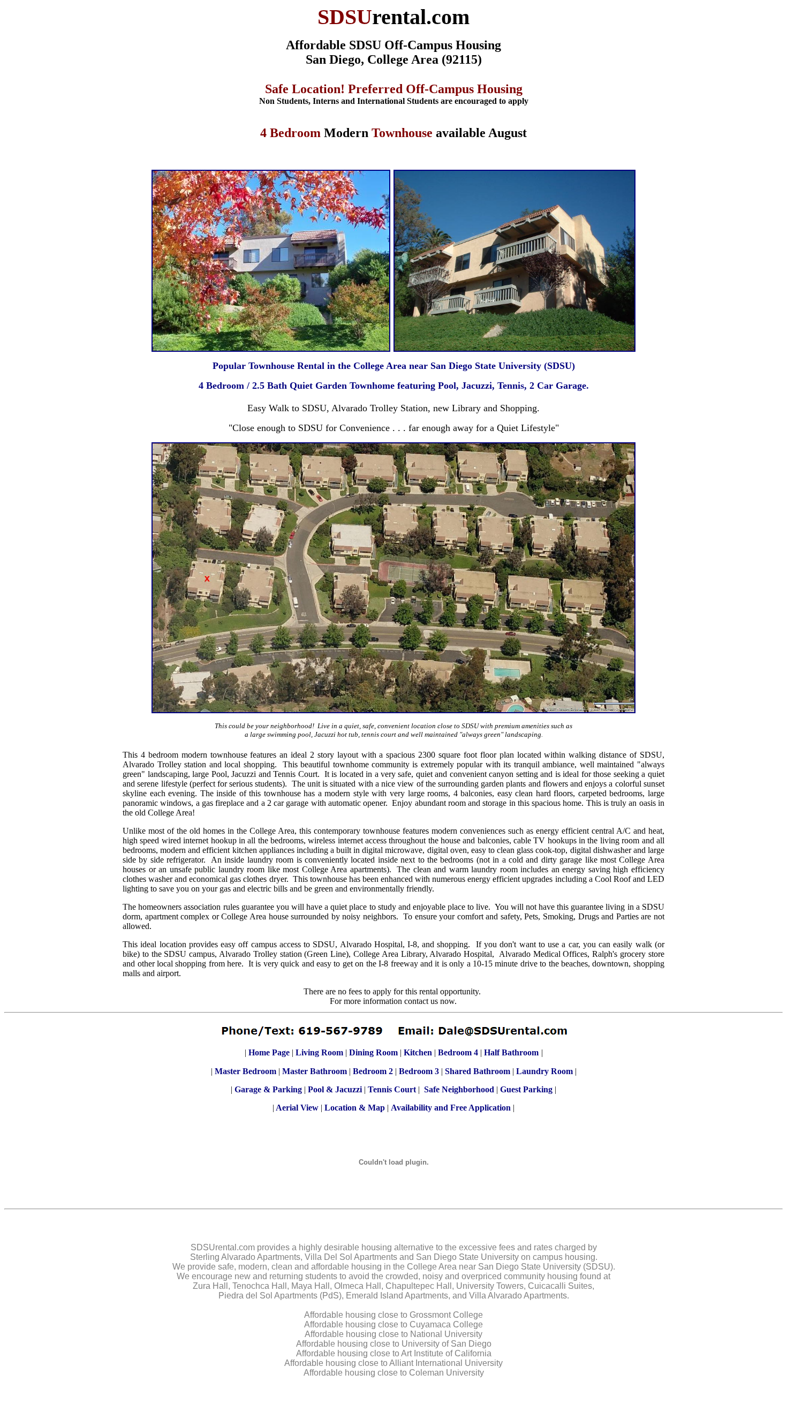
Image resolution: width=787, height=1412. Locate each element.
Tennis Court (392, 1089)
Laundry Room (544, 1071)
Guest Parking (526, 1089)
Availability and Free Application (451, 1107)
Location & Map (354, 1107)
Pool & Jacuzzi (335, 1089)
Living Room (319, 1052)
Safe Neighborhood (459, 1089)
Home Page (269, 1052)
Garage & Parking (268, 1089)
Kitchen (418, 1052)
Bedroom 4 (458, 1052)
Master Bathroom (314, 1071)
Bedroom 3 (419, 1071)
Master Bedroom (245, 1071)
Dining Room (373, 1052)
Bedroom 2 (373, 1071)
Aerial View (297, 1107)
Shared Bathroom (477, 1071)
